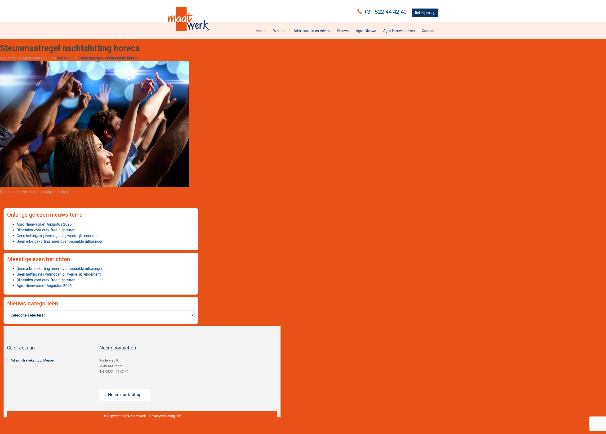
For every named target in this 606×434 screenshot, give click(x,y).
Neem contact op (125, 394)
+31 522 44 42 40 (385, 12)
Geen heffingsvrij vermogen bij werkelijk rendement (59, 235)
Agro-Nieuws (366, 31)
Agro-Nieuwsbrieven (399, 31)
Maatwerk (188, 19)
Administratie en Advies (312, 31)
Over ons (279, 31)
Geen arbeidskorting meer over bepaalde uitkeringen (60, 241)
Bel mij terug (425, 13)
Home (260, 31)
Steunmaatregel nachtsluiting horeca (108, 58)
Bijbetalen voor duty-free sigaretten (46, 230)
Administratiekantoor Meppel (32, 360)
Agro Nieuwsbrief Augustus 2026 (44, 224)
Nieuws (343, 31)
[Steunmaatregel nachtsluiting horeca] (94, 123)
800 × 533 (65, 58)
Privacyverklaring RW (165, 416)
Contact (428, 31)
